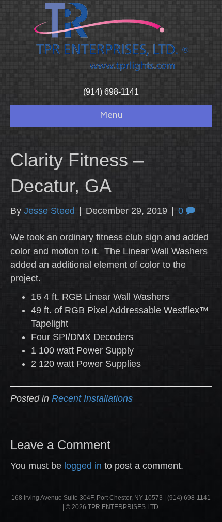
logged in (83, 465)
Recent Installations (92, 398)
